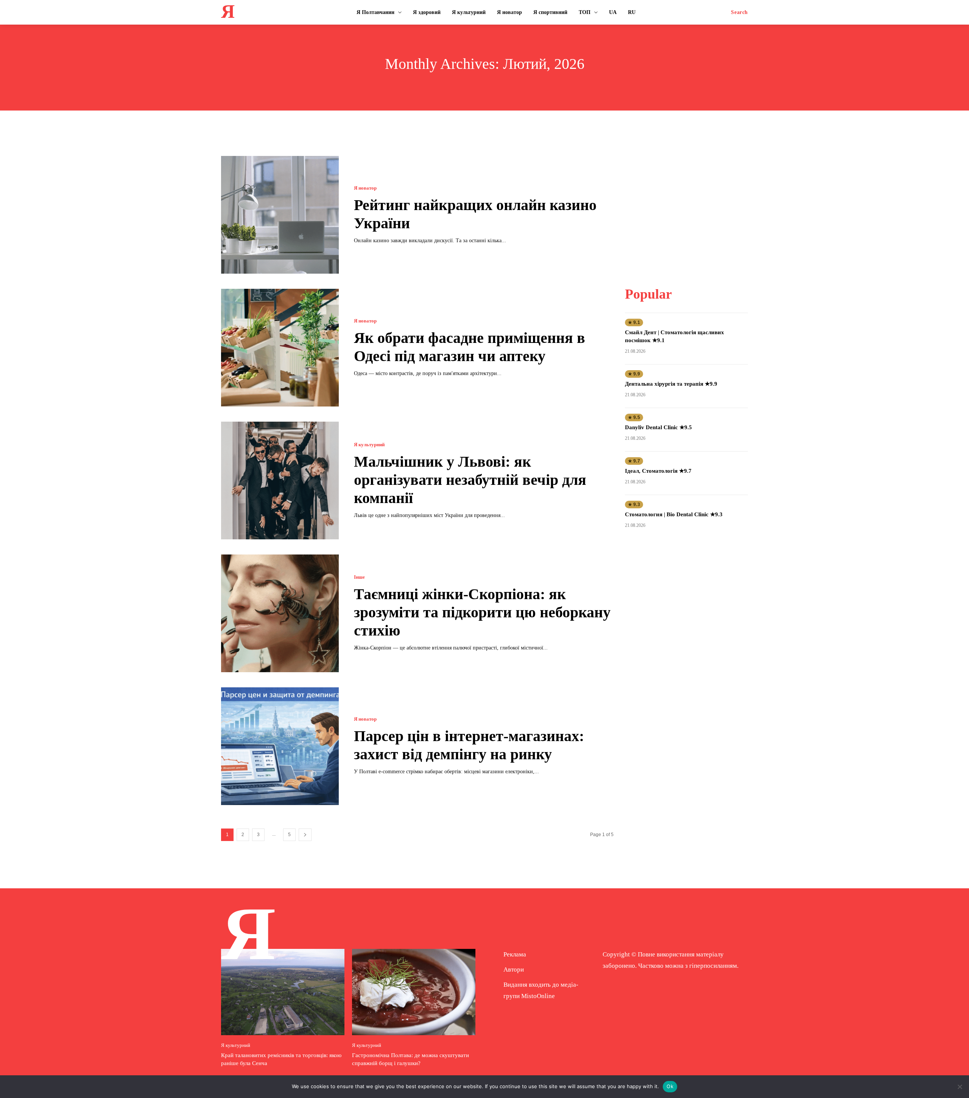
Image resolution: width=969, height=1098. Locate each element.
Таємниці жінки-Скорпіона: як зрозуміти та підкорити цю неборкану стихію (482, 612)
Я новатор (365, 187)
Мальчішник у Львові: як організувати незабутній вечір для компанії (470, 479)
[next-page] (305, 835)
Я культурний (369, 444)
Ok (670, 1086)
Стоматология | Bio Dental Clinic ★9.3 (674, 514)
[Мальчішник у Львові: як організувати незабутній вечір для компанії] (280, 480)
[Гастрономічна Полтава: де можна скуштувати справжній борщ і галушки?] (413, 992)
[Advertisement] (686, 203)
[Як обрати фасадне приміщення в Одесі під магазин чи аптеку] (280, 347)
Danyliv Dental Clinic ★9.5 (658, 427)
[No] (959, 1086)
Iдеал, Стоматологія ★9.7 (658, 471)
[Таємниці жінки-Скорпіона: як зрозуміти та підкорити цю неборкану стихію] (280, 613)
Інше (359, 577)
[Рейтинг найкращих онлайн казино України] (280, 215)
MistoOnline (538, 996)
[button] (739, 12)
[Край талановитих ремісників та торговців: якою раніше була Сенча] (282, 992)
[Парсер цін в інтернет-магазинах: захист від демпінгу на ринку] (280, 746)
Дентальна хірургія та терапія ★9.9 (671, 384)
